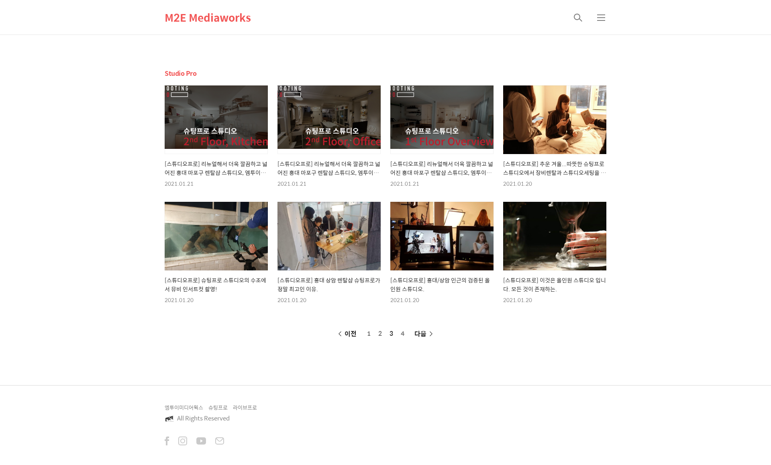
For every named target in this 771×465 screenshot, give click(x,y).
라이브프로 (245, 407)
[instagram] (182, 442)
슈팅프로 (218, 407)
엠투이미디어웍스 (184, 407)
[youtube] (201, 442)
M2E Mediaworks (208, 17)
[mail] (219, 442)
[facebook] (167, 442)
